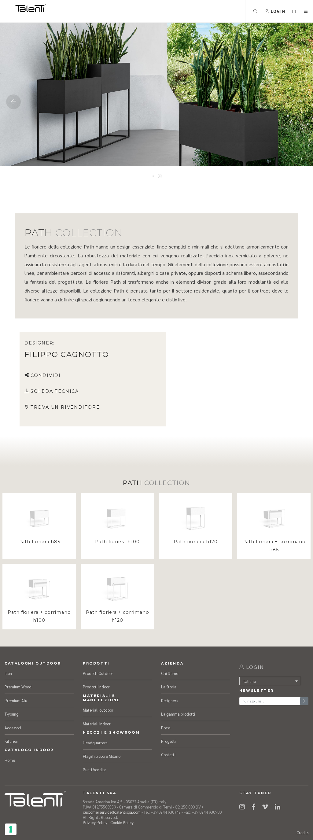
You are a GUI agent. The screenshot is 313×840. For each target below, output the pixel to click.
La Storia (168, 686)
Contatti (168, 754)
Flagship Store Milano (101, 756)
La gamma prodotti (178, 714)
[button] (295, 11)
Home (10, 760)
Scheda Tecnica (55, 391)
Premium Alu (16, 700)
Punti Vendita (94, 769)
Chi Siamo (169, 673)
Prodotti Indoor (96, 686)
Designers (169, 700)
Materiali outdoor (98, 710)
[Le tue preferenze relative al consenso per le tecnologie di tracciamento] (11, 829)
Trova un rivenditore (65, 407)
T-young (12, 714)
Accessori (13, 727)
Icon (8, 673)
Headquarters (95, 742)
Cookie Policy (122, 822)
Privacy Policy (95, 822)
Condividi (46, 375)
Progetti (168, 741)
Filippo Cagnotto (66, 354)
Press (165, 727)
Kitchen (11, 741)
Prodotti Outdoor (98, 673)
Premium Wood (18, 686)
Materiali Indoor (97, 723)
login (254, 667)
